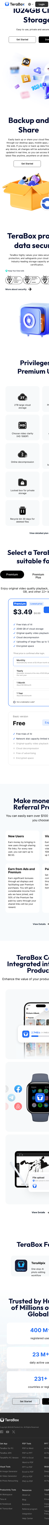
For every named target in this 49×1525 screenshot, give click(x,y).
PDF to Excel (27, 1457)
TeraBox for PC (6, 1448)
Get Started (22, 39)
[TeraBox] (14, 4)
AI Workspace (6, 1494)
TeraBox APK (6, 1453)
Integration (27, 1514)
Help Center (27, 1518)
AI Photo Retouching (9, 1481)
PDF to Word (27, 1448)
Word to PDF (27, 1462)
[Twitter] (13, 1432)
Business (26, 1504)
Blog (24, 1499)
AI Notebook (5, 1504)
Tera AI (3, 1499)
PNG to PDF (27, 1481)
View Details (39, 924)
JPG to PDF (27, 1476)
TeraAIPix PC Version (9, 1457)
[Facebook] (1, 1432)
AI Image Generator (8, 1471)
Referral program (29, 1509)
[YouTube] (7, 1432)
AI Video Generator (8, 1476)
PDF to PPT (27, 1453)
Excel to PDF (27, 1472)
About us (26, 1495)
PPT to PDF (27, 1467)
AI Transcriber (6, 1508)
